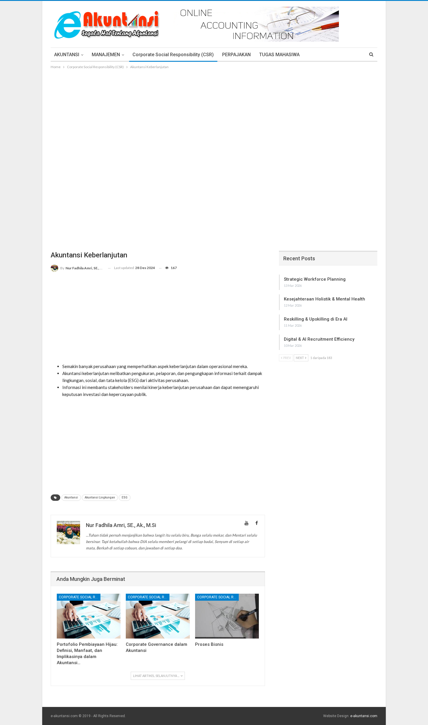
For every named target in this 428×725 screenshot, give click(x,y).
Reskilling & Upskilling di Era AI (315, 319)
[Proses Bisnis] (227, 616)
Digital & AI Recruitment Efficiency (319, 339)
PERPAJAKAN (236, 54)
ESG (125, 497)
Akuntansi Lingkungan (100, 497)
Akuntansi (71, 497)
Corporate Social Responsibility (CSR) (173, 54)
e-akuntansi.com (363, 716)
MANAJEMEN (106, 54)
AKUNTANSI (66, 54)
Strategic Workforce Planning (315, 279)
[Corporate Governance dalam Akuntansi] (158, 616)
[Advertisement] (214, 114)
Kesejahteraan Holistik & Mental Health (324, 299)
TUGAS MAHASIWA (279, 54)
